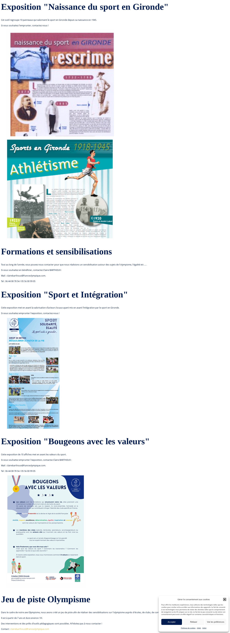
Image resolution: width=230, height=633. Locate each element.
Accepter (172, 622)
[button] (224, 599)
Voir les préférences (215, 622)
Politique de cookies (188, 628)
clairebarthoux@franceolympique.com (30, 629)
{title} (199, 628)
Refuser (193, 622)
